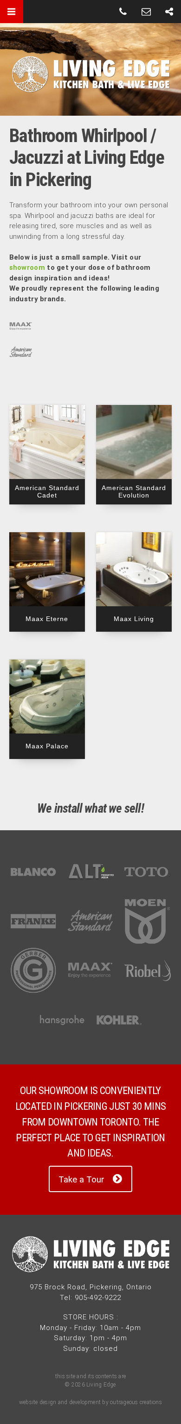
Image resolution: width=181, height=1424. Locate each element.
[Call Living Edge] (123, 11)
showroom (27, 267)
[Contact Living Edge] (146, 11)
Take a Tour (81, 1180)
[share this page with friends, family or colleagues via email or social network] (169, 11)
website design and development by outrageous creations (90, 1402)
